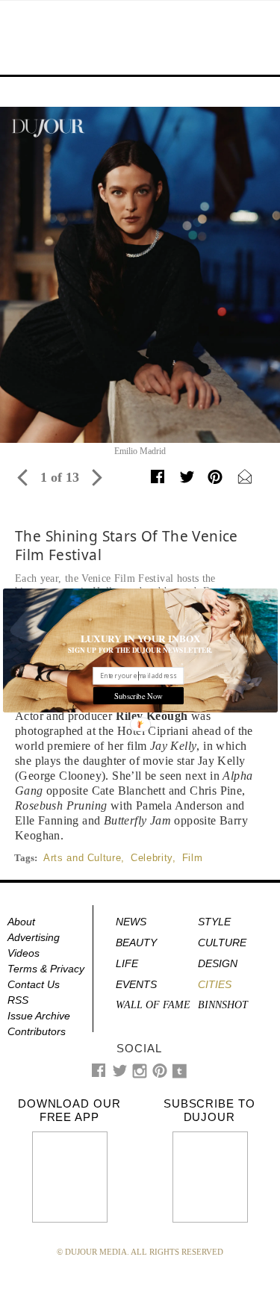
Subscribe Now (137, 695)
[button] (140, 638)
